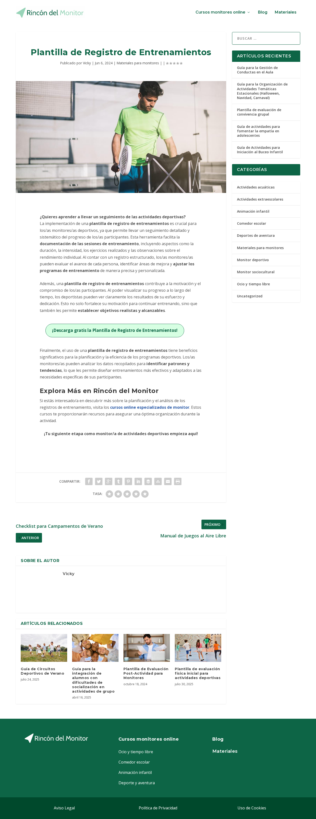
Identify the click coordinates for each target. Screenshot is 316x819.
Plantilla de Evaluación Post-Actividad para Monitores (146, 673)
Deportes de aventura (256, 235)
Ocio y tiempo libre (253, 284)
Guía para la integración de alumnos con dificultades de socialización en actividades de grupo (93, 680)
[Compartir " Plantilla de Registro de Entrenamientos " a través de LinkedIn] (138, 481)
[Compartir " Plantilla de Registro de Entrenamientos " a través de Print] (178, 481)
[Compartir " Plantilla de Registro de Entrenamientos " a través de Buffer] (148, 481)
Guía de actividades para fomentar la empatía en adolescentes (258, 131)
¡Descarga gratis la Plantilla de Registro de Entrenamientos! (115, 330)
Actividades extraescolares (260, 199)
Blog (262, 12)
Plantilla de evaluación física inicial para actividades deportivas (197, 673)
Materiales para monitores (138, 63)
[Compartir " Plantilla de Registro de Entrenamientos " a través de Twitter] (99, 481)
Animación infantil (253, 211)
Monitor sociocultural (256, 272)
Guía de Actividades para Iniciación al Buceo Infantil (260, 149)
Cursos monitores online (220, 12)
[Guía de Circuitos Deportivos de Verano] (44, 648)
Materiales (285, 12)
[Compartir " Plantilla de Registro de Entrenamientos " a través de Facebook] (89, 481)
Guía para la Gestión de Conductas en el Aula (257, 69)
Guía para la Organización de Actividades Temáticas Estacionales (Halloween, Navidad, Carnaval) (262, 91)
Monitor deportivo (253, 259)
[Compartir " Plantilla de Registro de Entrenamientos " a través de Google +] (109, 481)
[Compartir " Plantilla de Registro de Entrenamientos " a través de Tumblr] (118, 481)
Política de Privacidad (158, 808)
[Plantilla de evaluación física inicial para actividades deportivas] (198, 648)
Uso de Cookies (251, 808)
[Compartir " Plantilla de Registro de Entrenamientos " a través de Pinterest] (128, 481)
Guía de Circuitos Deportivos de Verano (42, 671)
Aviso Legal (64, 808)
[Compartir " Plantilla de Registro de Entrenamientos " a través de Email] (168, 481)
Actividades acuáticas (256, 187)
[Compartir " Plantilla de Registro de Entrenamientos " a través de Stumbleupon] (158, 481)
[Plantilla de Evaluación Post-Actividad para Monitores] (146, 648)
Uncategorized (249, 296)
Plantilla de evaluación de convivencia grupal (259, 112)
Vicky (87, 63)
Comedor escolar (251, 223)
